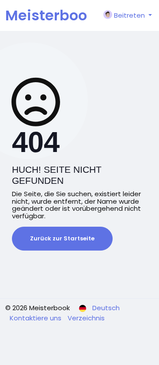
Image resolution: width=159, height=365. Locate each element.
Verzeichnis (86, 318)
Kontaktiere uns (36, 318)
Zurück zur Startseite (62, 238)
